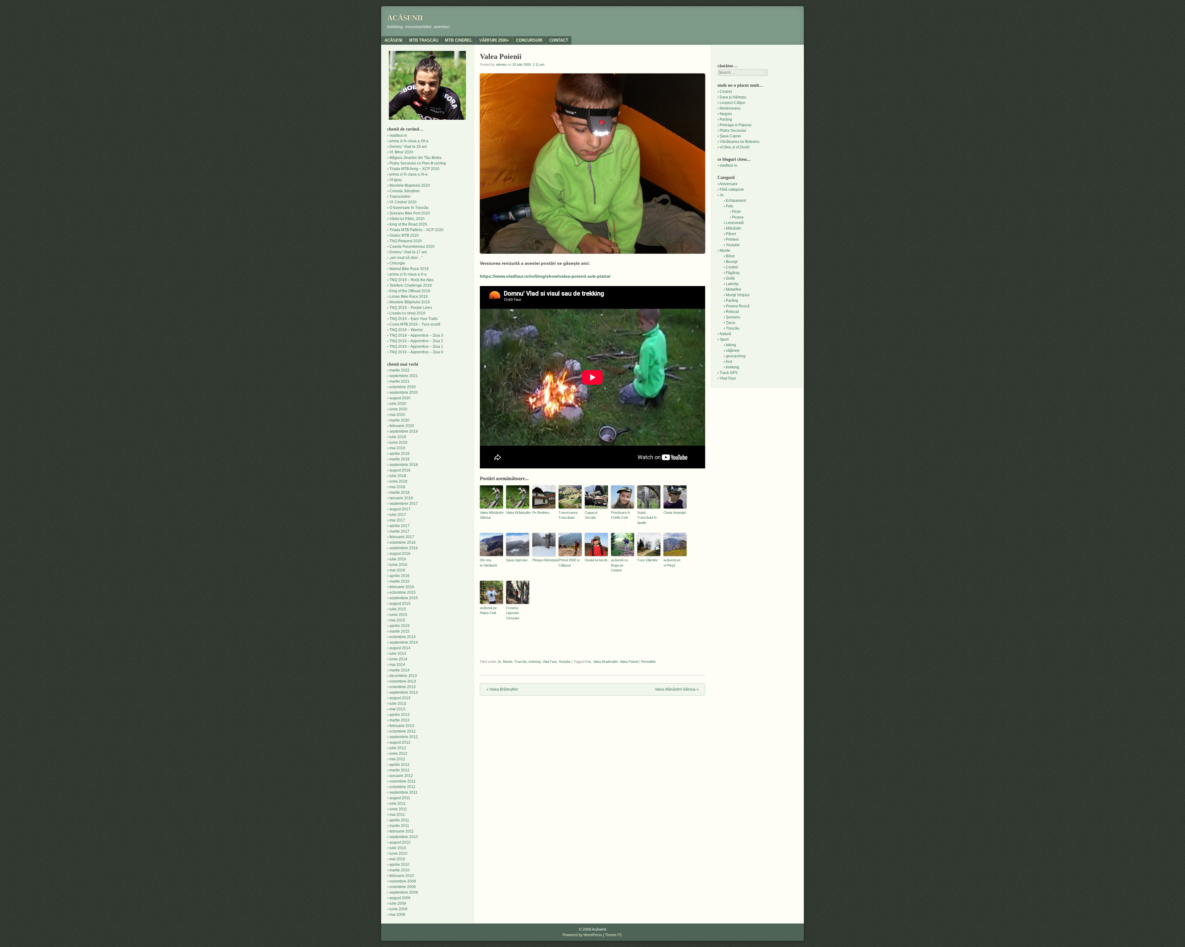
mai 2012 (397, 759)
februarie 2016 (401, 587)
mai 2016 (397, 570)
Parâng (726, 119)
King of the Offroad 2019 (409, 291)
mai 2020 (397, 415)
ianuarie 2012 (401, 776)
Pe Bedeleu (540, 512)
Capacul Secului (591, 515)
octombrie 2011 (402, 787)
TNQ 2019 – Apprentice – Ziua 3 (416, 335)
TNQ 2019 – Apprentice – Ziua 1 (416, 346)
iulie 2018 (397, 476)
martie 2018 (399, 492)
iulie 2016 (397, 559)
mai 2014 (397, 664)
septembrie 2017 (403, 503)
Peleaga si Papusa (735, 125)
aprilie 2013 (399, 714)
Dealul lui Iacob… (596, 560)
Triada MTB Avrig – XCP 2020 (414, 169)
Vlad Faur (550, 661)
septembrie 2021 (403, 376)
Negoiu (726, 114)
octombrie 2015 (402, 592)
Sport (724, 339)
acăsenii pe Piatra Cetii (488, 610)
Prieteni (732, 239)
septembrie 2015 (403, 598)
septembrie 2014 (403, 642)
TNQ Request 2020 (405, 241)
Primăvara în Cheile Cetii (620, 515)
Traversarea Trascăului (568, 515)
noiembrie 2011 (402, 781)
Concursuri (529, 40)
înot (729, 361)
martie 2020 (399, 420)
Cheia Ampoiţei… (675, 512)
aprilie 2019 (399, 453)
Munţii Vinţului (738, 295)
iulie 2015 (397, 609)
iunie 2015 (398, 615)
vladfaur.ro (398, 135)
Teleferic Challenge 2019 (410, 285)
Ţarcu (730, 323)
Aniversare (728, 184)
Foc (588, 661)
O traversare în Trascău (409, 208)
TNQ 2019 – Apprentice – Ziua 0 (416, 352)
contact (558, 40)
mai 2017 (397, 520)
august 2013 (399, 698)
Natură (725, 334)
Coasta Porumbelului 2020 (411, 246)
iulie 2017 (397, 515)
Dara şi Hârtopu (733, 97)
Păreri (731, 234)
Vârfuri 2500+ (494, 40)
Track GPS (729, 373)
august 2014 (399, 648)
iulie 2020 (397, 403)
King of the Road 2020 (408, 224)
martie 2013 (399, 720)
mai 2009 (397, 914)
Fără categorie (732, 189)
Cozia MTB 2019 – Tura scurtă (414, 324)
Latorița (732, 284)
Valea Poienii (629, 661)
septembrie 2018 (403, 465)
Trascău (520, 661)
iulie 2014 (397, 653)
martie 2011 (399, 826)
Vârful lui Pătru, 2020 (407, 219)
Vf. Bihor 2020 (401, 152)
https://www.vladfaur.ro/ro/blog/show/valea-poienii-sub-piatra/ (545, 276)
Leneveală (735, 223)
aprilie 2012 (399, 764)
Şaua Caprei (730, 136)
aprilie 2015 (399, 626)
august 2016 (399, 553)
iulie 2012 (397, 748)
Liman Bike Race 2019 (408, 296)
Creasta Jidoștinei (404, 191)
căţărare (733, 350)
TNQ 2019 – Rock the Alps (411, 280)
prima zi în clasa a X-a (407, 274)
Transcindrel (399, 196)
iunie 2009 (398, 909)
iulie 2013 (397, 703)
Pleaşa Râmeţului (543, 560)
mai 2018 (397, 487)
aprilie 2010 (399, 864)
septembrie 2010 (403, 837)
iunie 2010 (398, 853)
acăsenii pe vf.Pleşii (671, 562)
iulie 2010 (397, 848)
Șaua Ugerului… (517, 560)
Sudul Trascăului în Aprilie (647, 518)
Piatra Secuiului (733, 130)
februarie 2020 (401, 426)
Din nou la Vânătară (488, 562)
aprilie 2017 (399, 526)
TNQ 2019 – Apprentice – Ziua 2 (416, 341)
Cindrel (726, 91)
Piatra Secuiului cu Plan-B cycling (417, 163)
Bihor (730, 256)
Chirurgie (397, 263)
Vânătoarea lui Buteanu (739, 141)
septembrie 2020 (403, 392)
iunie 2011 (398, 809)
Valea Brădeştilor (517, 512)
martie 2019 (399, 459)
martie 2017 (399, 531)
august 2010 (399, 842)
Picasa (737, 217)
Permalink (648, 661)
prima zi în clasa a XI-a (408, 174)
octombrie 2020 (402, 387)
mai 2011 (397, 814)
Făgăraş (733, 273)
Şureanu (733, 317)
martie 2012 (399, 770)
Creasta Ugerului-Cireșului (513, 613)
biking (731, 345)
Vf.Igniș (395, 180)
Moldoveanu (730, 108)
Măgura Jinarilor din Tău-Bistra (415, 158)
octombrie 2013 (402, 687)
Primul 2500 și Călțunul (569, 562)
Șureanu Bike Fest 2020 (409, 213)
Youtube (565, 661)
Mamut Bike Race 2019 (409, 269)
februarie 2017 (401, 537)
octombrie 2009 (402, 887)
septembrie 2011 (403, 792)
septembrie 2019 (403, 431)
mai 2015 (397, 620)
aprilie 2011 (399, 820)
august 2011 (399, 798)
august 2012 (399, 742)
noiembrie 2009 (402, 881)
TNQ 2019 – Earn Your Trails (413, 319)
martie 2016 (399, 581)
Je (499, 661)
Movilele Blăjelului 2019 (409, 302)
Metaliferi (733, 289)
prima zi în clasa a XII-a (408, 141)
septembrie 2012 (403, 737)
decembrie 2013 (403, 676)
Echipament (736, 200)
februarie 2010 (401, 876)
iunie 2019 (398, 442)
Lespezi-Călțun (732, 103)
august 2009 (399, 898)
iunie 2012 (398, 753)
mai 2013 (397, 709)
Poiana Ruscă (738, 306)
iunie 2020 (398, 409)
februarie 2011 (401, 831)
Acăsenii (405, 18)
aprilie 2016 (399, 576)
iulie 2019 (397, 437)
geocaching (736, 356)
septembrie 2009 (403, 892)
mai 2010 (397, 859)
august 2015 (399, 603)
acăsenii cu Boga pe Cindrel (619, 565)
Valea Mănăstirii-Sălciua (491, 515)
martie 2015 (399, 631)
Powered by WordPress (582, 935)
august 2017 (399, 509)
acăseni (393, 40)
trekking (535, 661)
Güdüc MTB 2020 (404, 235)
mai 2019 (397, 448)
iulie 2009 (397, 903)
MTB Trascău (423, 40)
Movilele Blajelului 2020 (409, 185)
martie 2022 (399, 370)
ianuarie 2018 (401, 498)
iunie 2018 (398, 481)
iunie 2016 (398, 565)
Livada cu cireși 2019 (407, 313)
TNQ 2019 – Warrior (406, 330)
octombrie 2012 (402, 731)
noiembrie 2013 (402, 681)
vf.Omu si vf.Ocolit (734, 147)
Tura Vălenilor (647, 560)
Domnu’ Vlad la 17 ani (408, 252)
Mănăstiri (733, 228)
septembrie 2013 (403, 692)
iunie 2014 (398, 659)
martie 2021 (399, 381)
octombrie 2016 (402, 542)
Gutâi (730, 278)
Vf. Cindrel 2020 (403, 202)
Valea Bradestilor (605, 661)
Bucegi (732, 262)
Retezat (732, 311)
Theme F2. (614, 935)
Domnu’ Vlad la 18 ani (408, 146)
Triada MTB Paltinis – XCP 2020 (416, 230)
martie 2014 (399, 670)
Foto (729, 206)
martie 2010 (399, 870)
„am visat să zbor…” (406, 257)
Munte (507, 661)
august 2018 (399, 470)
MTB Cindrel (458, 40)
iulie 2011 (397, 803)
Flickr (736, 212)
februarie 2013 (401, 726)
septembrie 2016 (403, 548)
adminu (501, 64)
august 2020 (399, 398)
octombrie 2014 (402, 637)
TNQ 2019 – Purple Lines (410, 307)
